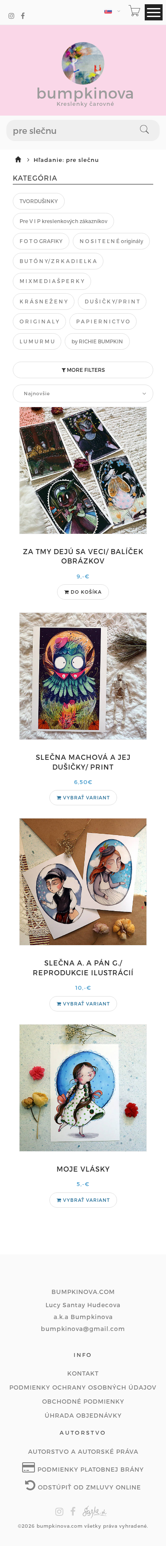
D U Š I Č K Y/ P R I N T (112, 301)
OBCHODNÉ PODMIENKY (83, 1401)
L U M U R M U (37, 341)
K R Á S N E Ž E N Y (44, 301)
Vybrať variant (85, 797)
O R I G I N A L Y (39, 321)
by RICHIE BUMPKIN (97, 341)
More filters (85, 370)
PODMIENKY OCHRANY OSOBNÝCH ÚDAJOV (83, 1387)
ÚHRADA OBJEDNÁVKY (83, 1415)
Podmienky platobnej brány (89, 1469)
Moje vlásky (83, 1169)
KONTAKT (83, 1373)
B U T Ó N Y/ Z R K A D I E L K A (58, 261)
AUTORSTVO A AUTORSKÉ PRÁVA (83, 1451)
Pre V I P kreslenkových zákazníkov (63, 221)
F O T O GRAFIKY (41, 241)
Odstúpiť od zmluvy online (88, 1487)
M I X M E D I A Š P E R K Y (52, 281)
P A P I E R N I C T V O (103, 321)
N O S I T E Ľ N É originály (111, 241)
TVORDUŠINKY (39, 201)
